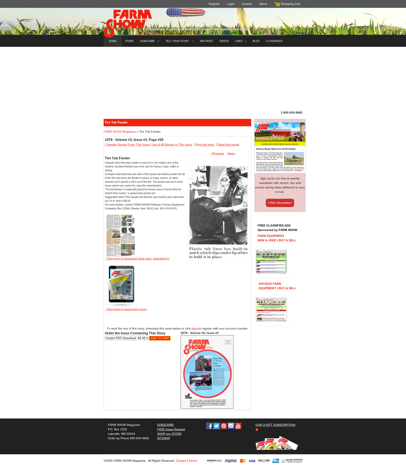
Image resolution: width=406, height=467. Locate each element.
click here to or (202, 244)
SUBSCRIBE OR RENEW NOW (203, 234)
